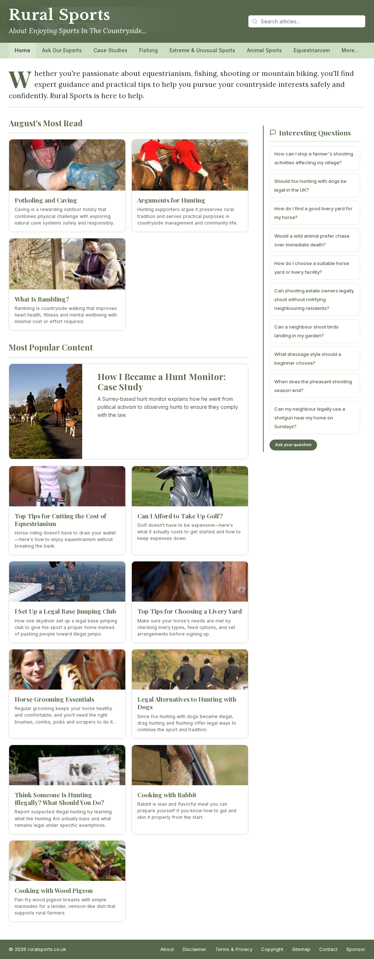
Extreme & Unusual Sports (202, 50)
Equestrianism (312, 50)
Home (22, 50)
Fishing (148, 50)
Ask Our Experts (62, 50)
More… (350, 50)
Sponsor (355, 949)
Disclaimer (194, 949)
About (167, 949)
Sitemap (301, 949)
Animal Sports (264, 50)
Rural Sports (59, 15)
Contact (328, 949)
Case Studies (110, 50)
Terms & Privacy (233, 949)
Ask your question (293, 444)
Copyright (272, 949)
